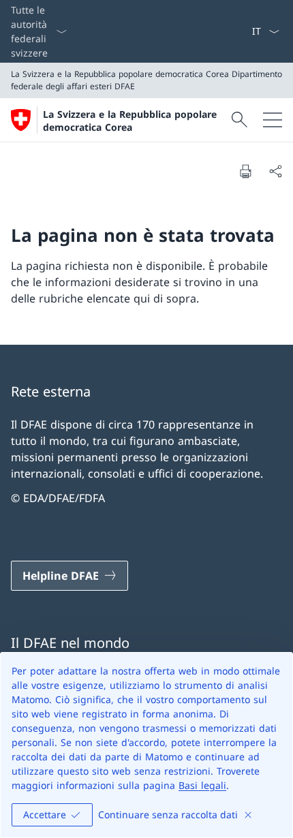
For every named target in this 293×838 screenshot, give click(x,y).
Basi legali (202, 785)
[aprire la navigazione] (272, 120)
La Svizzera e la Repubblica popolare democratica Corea (130, 121)
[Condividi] (275, 171)
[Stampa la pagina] (245, 171)
